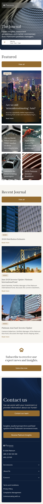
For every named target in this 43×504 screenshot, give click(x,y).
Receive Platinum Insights (21, 435)
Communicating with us (11, 496)
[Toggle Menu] (38, 5)
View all (22, 64)
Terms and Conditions (11, 485)
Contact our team (21, 413)
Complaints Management (12, 493)
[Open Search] (33, 5)
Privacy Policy (8, 489)
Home (3, 21)
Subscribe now (21, 368)
